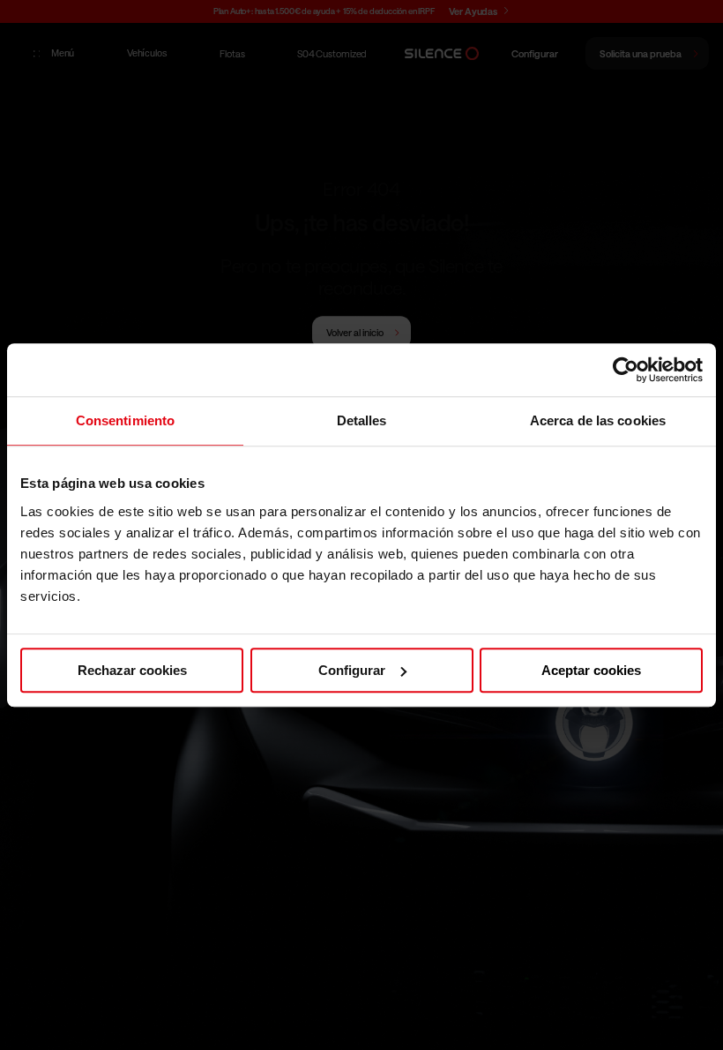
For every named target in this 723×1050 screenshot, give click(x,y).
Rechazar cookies (132, 670)
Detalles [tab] (362, 420)
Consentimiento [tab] (125, 420)
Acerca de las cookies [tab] (598, 420)
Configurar (351, 670)
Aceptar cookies (591, 670)
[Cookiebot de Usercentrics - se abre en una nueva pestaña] (625, 369)
